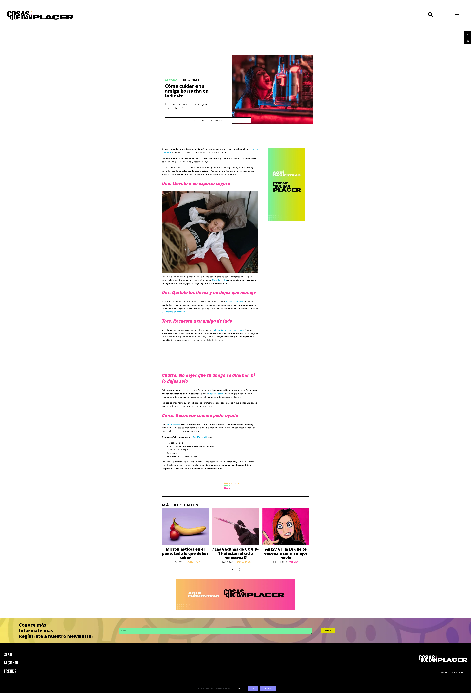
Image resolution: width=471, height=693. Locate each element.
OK (253, 688)
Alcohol (172, 80)
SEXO (8, 654)
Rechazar (267, 688)
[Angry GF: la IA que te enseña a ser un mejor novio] (285, 526)
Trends (293, 562)
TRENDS (10, 671)
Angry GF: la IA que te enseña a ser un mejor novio (285, 553)
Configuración (237, 688)
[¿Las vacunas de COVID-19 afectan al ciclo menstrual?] (235, 526)
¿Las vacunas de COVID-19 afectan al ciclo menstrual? (235, 553)
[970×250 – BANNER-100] (235, 580)
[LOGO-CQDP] (40, 12)
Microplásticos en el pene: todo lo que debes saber (185, 553)
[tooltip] (467, 34)
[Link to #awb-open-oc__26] (457, 14)
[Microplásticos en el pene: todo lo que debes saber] (185, 526)
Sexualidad (193, 562)
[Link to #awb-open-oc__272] (430, 14)
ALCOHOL (11, 662)
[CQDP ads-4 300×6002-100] (286, 148)
